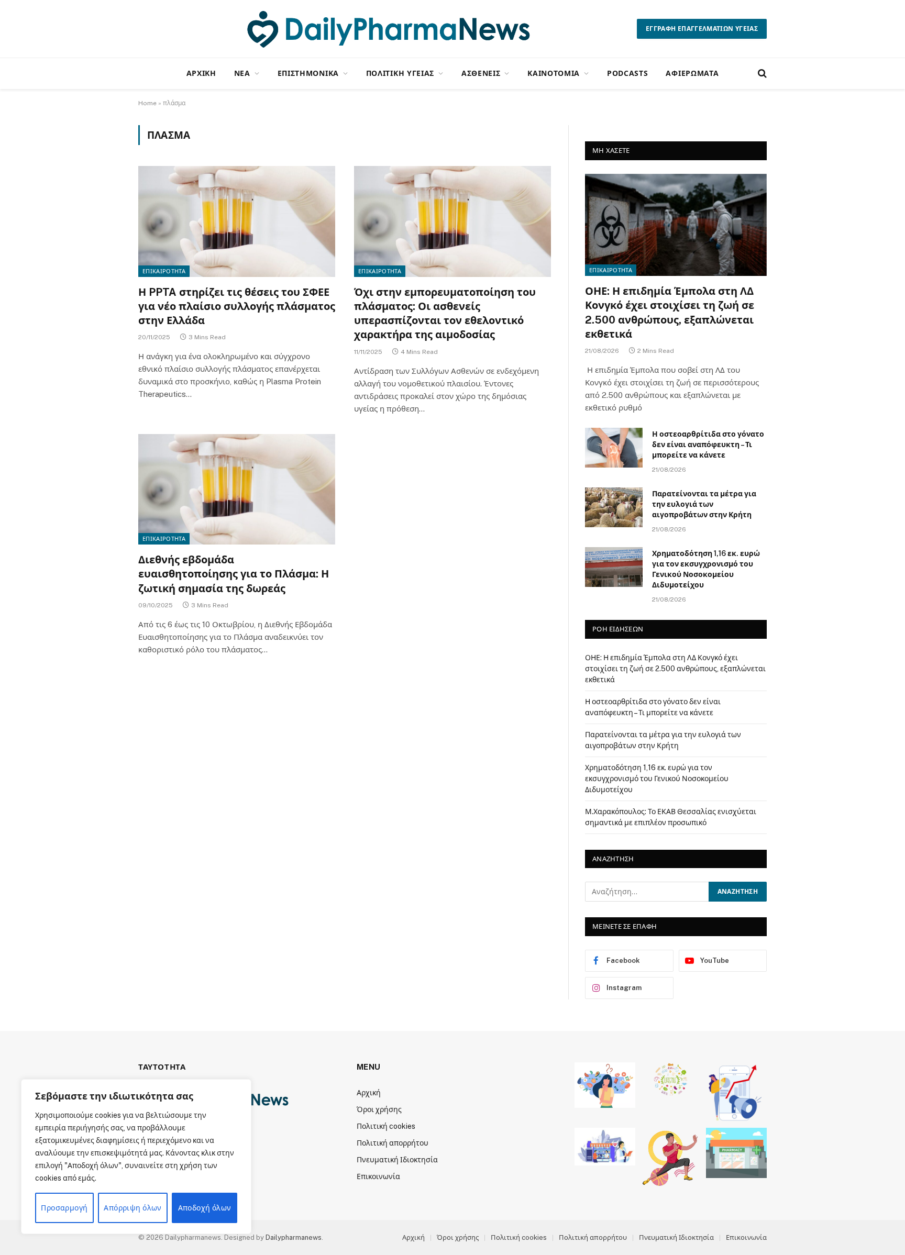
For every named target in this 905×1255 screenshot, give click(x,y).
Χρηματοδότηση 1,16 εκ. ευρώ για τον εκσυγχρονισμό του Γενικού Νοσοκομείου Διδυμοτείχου (706, 569)
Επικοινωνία (378, 1176)
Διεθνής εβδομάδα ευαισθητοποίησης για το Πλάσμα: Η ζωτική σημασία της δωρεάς (233, 573)
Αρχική (369, 1093)
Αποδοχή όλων (204, 1208)
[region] (136, 1156)
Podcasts (627, 73)
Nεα (242, 73)
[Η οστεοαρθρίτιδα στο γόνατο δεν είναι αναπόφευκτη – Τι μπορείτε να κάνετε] (614, 448)
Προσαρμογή (64, 1208)
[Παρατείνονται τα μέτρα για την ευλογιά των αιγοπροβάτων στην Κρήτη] (614, 507)
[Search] (761, 73)
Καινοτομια (553, 73)
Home (147, 103)
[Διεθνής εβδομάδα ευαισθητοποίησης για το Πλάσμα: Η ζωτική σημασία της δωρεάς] (236, 489)
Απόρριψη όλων (132, 1208)
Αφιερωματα (692, 73)
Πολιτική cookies (386, 1126)
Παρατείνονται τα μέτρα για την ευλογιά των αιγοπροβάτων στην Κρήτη (704, 504)
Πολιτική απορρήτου (392, 1143)
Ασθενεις (481, 73)
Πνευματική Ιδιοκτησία (397, 1160)
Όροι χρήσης (379, 1109)
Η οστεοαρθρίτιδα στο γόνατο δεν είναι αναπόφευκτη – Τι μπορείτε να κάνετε (708, 444)
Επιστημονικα (308, 73)
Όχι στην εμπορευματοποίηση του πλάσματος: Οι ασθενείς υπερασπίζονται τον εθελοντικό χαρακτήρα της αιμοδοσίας (445, 313)
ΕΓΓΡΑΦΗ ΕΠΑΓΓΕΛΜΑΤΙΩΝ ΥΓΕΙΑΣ (702, 28)
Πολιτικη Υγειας (400, 73)
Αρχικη (201, 73)
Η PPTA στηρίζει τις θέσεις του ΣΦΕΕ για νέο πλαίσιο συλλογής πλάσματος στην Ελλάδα (236, 306)
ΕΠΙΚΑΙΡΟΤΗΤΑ (163, 271)
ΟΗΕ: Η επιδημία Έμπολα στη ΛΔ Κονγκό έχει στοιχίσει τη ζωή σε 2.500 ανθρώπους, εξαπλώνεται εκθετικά (669, 312)
